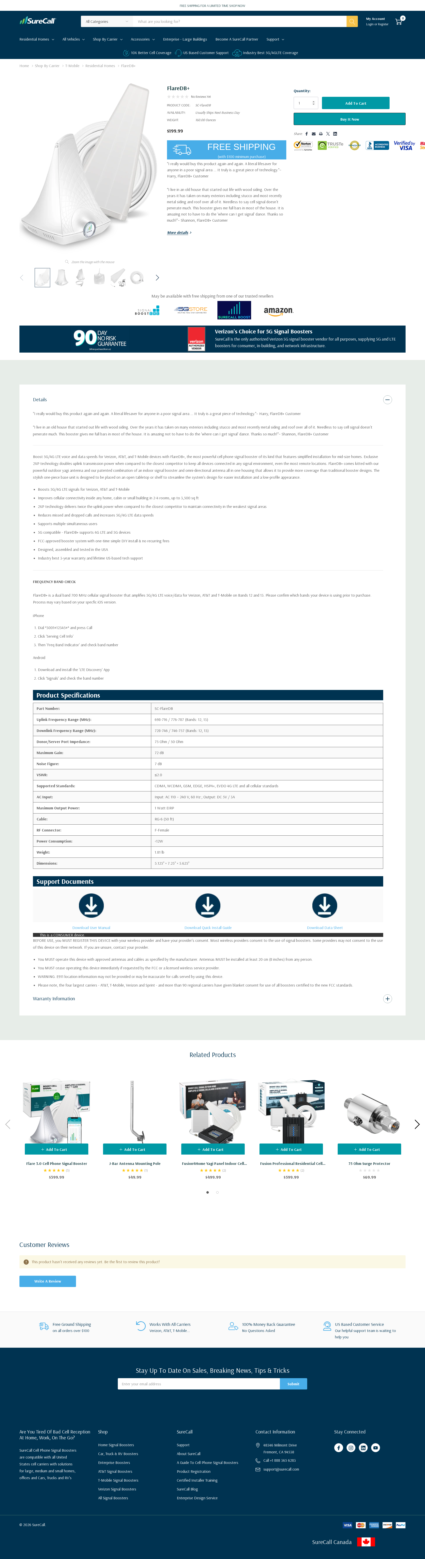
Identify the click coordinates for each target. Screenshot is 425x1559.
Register (383, 24)
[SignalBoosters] (147, 309)
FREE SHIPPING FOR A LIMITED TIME (212, 5)
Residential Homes (34, 39)
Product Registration (194, 1471)
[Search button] (352, 21)
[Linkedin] (335, 134)
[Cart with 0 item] (398, 21)
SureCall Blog (187, 1489)
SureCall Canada (332, 1541)
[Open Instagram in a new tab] (351, 1448)
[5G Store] (191, 309)
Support (273, 39)
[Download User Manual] (91, 905)
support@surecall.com (281, 1469)
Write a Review (47, 1281)
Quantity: (302, 90)
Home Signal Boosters (116, 1444)
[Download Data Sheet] (324, 905)
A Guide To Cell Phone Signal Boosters (207, 1462)
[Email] (314, 134)
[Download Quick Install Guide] (208, 905)
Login (370, 24)
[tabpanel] (56, 1124)
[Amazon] (278, 309)
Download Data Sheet (325, 927)
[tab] (207, 1192)
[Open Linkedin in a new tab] (363, 1448)
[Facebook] (306, 134)
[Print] (321, 134)
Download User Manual (91, 927)
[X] (328, 134)
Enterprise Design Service (197, 1497)
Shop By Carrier (105, 39)
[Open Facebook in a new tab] (338, 1448)
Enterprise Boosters (114, 1462)
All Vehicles (71, 39)
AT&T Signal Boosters (115, 1471)
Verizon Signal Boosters (117, 1489)
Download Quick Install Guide (208, 927)
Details (40, 399)
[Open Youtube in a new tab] (375, 1448)
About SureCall (188, 1453)
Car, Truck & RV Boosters (118, 1453)
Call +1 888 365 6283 (279, 1460)
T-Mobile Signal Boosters (118, 1480)
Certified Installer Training (197, 1480)
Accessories (140, 39)
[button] (390, 1542)
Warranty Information (54, 998)
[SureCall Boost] (234, 309)
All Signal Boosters (113, 1497)
